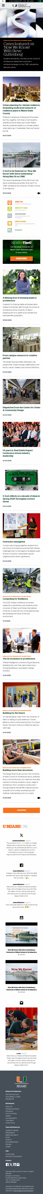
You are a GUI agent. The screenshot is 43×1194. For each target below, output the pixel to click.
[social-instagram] (18, 1165)
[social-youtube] (14, 1165)
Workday (8, 1144)
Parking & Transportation (14, 1156)
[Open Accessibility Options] (3, 1)
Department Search (12, 1135)
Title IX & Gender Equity (13, 1180)
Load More (21, 810)
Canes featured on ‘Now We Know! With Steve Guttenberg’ (19, 49)
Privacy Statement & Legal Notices (16, 1178)
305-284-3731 (10, 1099)
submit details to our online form (23, 1190)
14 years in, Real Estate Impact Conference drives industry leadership (18, 453)
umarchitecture (18, 871)
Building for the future (14, 713)
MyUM (8, 1137)
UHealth (8, 1116)
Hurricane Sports (11, 1118)
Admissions (9, 1111)
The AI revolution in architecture (19, 659)
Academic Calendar (12, 1130)
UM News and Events (12, 1109)
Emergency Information (13, 1176)
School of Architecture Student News (18, 40)
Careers (8, 1146)
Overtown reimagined (14, 542)
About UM (9, 1106)
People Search (10, 1133)
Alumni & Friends (11, 1113)
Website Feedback (11, 1182)
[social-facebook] (7, 1165)
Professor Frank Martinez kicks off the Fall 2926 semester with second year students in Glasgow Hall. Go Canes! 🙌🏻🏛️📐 (21, 876)
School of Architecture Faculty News (17, 596)
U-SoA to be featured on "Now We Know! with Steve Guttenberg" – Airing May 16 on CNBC (19, 174)
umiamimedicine (18, 841)
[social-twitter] (11, 1164)
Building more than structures (18, 770)
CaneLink (9, 1140)
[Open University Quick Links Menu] (40, 1)
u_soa (19, 1053)
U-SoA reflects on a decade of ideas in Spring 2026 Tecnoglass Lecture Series (21, 499)
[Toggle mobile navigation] (3, 5)
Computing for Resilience (15, 599)
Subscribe (21, 259)
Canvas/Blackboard (12, 1142)
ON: (15, 827)
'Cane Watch (10, 1120)
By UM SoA (21, 954)
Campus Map (10, 1154)
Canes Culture (10, 1123)
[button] (38, 1188)
